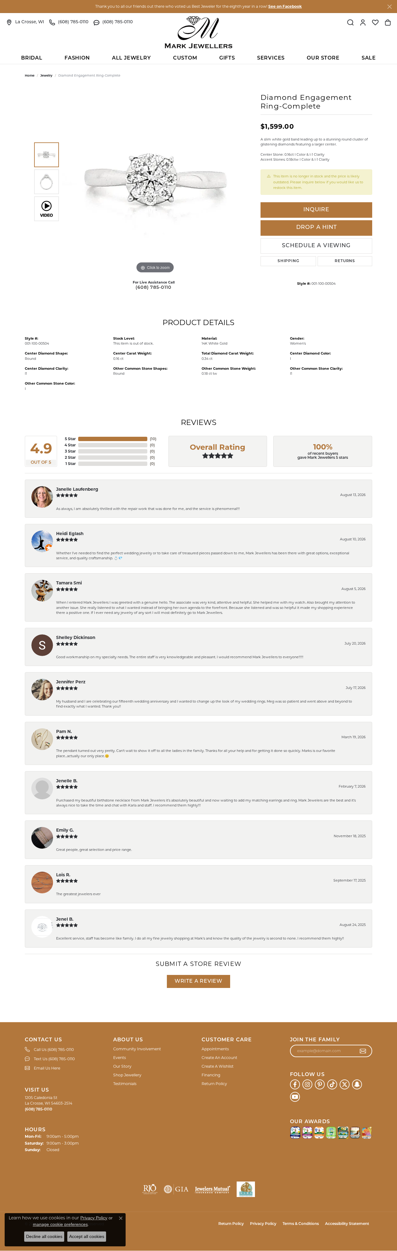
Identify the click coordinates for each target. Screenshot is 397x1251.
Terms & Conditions (301, 1224)
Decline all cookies (44, 1236)
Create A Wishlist (218, 1066)
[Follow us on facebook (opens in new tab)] (295, 1084)
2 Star (70, 457)
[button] (350, 22)
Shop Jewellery (127, 1075)
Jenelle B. (67, 780)
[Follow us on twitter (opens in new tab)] (345, 1084)
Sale (369, 58)
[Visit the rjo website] (150, 1189)
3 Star (70, 451)
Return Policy (214, 1083)
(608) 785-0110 (153, 287)
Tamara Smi (69, 582)
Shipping (288, 261)
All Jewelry (131, 58)
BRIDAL (31, 58)
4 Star (70, 445)
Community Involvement (137, 1049)
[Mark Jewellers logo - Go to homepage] (198, 32)
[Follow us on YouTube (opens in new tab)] (295, 1097)
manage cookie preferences (60, 1224)
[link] (25, 22)
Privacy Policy (263, 1224)
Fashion (77, 58)
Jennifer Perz (70, 681)
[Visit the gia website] (176, 1189)
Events (119, 1057)
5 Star (70, 438)
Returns (345, 261)
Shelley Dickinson (75, 637)
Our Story (122, 1066)
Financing (211, 1075)
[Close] (389, 7)
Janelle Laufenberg (77, 489)
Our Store (323, 58)
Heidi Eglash (69, 533)
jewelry (46, 76)
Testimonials (124, 1083)
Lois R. (63, 874)
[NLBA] (246, 1189)
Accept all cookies (86, 1236)
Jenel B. (65, 919)
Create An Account (219, 1057)
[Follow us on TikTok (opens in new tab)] (332, 1084)
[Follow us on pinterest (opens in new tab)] (320, 1084)
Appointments (215, 1049)
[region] (155, 182)
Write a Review (198, 981)
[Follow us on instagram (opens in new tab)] (307, 1084)
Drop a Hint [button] (316, 227)
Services (271, 58)
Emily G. (65, 830)
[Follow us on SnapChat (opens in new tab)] (357, 1084)
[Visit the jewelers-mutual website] (212, 1189)
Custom (185, 58)
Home (29, 76)
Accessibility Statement (347, 1224)
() (153, 438)
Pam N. (64, 731)
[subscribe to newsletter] (363, 1051)
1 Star (70, 463)
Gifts (227, 58)
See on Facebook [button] (285, 6)
